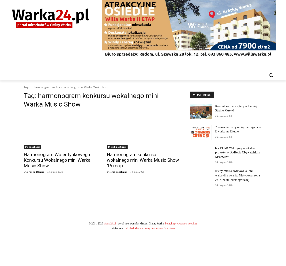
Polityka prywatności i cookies (181, 223)
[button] (270, 75)
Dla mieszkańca (32, 147)
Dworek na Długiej (34, 171)
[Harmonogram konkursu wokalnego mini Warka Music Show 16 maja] (143, 131)
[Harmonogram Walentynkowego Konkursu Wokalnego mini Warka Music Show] (60, 131)
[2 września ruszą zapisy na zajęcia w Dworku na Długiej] (201, 132)
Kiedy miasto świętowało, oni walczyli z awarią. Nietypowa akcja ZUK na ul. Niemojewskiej (237, 175)
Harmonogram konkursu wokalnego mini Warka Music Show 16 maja (143, 160)
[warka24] (50, 18)
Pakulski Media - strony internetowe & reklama (150, 228)
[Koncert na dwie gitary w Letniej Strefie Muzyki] (201, 111)
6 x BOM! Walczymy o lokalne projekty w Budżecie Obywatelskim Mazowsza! (237, 153)
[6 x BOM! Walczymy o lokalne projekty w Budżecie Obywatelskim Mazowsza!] (201, 153)
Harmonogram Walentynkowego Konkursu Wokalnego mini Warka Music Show (57, 160)
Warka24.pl (110, 223)
